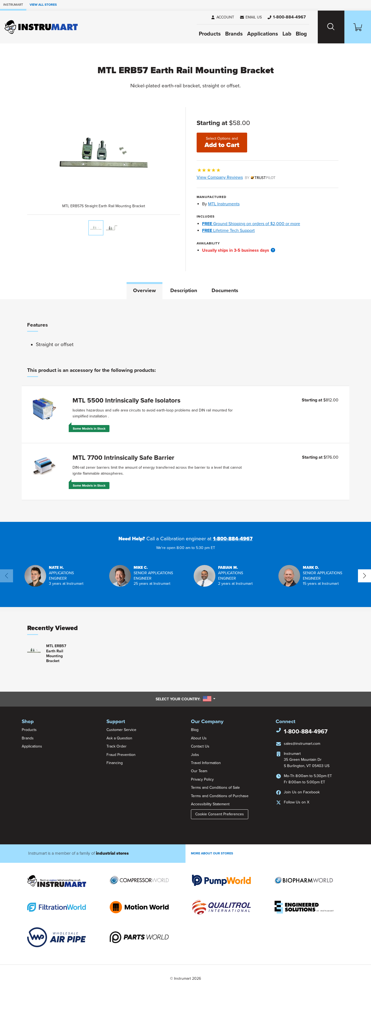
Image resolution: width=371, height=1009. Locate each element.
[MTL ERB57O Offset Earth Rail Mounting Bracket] (111, 227)
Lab (286, 34)
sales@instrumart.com (302, 743)
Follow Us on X (296, 802)
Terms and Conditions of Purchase (220, 796)
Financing (114, 763)
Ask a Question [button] (119, 738)
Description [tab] (183, 290)
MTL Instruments (224, 204)
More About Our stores (212, 853)
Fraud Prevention (121, 754)
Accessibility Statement (210, 804)
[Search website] (331, 27)
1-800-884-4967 (233, 539)
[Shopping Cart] (357, 27)
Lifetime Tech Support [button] (228, 230)
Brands (234, 34)
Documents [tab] (225, 290)
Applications (262, 34)
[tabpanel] (185, 410)
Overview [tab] (144, 290)
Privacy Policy (202, 779)
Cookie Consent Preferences (219, 814)
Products (210, 34)
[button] (251, 17)
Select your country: (185, 699)
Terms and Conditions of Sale (215, 787)
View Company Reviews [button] (232, 177)
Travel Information (206, 763)
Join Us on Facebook (302, 792)
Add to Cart (222, 142)
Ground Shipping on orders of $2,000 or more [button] (251, 223)
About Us (199, 738)
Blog (301, 34)
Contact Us (200, 746)
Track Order (116, 746)
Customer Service (121, 729)
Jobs (195, 754)
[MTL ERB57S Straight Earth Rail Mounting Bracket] (95, 227)
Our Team (199, 771)
